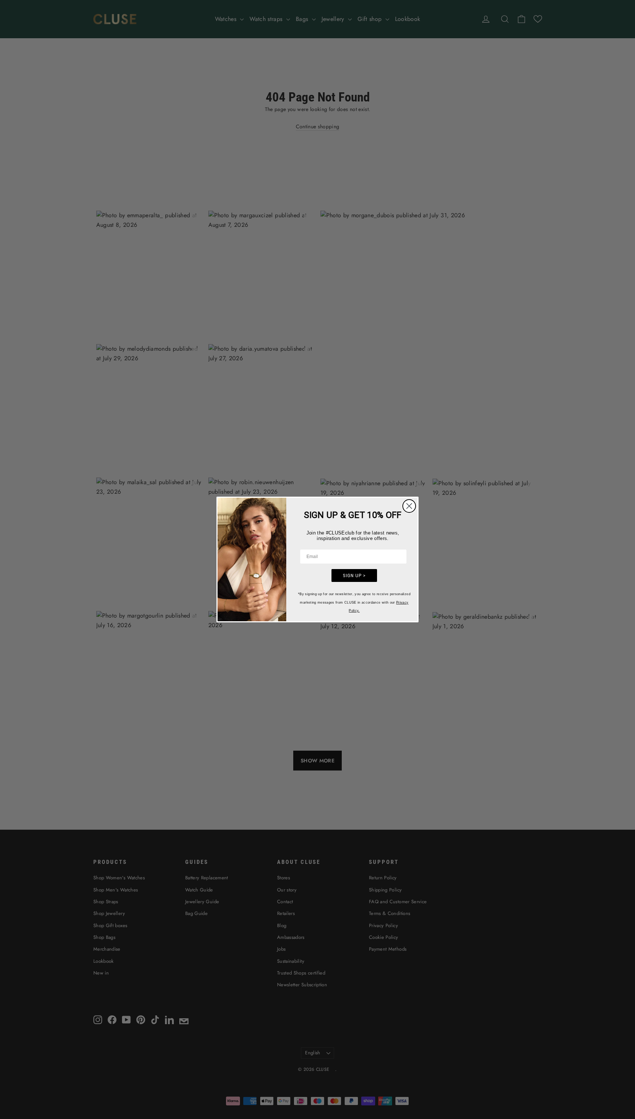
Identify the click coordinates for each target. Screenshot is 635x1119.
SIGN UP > (354, 575)
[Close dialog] (409, 506)
